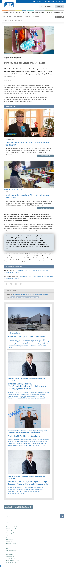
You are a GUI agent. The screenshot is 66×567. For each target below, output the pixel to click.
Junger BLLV (7, 20)
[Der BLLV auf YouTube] (62, 17)
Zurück (8, 507)
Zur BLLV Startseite (22, 507)
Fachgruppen (18, 17)
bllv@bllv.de (13, 563)
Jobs (33, 1)
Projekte (49, 12)
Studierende (36, 17)
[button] (6, 283)
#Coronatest (44, 294)
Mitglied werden (47, 6)
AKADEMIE (31, 12)
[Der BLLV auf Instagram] (59, 17)
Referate (27, 17)
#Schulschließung (36, 294)
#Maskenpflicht (17, 294)
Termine (39, 1)
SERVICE (18, 12)
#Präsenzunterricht (26, 294)
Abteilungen (7, 17)
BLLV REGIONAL (58, 12)
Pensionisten (18, 20)
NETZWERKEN (39, 12)
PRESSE (59, 6)
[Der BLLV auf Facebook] (56, 17)
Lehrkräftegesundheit (32, 297)
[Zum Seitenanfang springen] (0, 566)
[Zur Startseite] (9, 5)
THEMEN (5, 12)
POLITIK (12, 12)
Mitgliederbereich (49, 1)
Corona (13, 297)
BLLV (24, 12)
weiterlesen (44, 155)
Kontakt (58, 1)
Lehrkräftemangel (21, 297)
